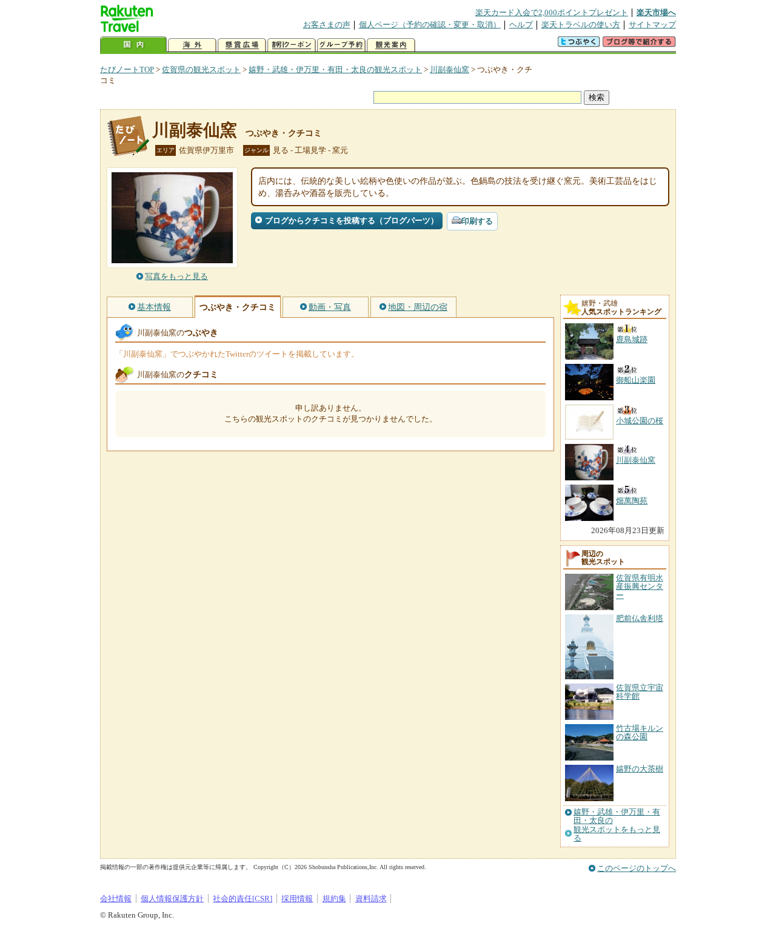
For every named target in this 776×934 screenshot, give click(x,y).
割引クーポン (291, 45)
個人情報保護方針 (172, 898)
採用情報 (297, 898)
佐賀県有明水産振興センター (639, 586)
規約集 (334, 898)
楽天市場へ (656, 12)
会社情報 (116, 898)
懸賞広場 (242, 45)
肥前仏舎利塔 (639, 618)
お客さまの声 (326, 24)
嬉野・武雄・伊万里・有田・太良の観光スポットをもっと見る (617, 825)
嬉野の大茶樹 (639, 768)
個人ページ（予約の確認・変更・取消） (430, 24)
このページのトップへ (636, 868)
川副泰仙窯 (449, 69)
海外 (192, 45)
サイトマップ (652, 24)
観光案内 (391, 45)
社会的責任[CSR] (242, 898)
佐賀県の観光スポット (201, 69)
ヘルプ (521, 24)
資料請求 (371, 898)
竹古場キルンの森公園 (639, 732)
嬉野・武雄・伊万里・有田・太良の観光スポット (335, 69)
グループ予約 (341, 45)
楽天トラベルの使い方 (580, 24)
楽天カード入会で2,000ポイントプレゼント (551, 12)
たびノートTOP (127, 69)
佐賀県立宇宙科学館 (639, 691)
